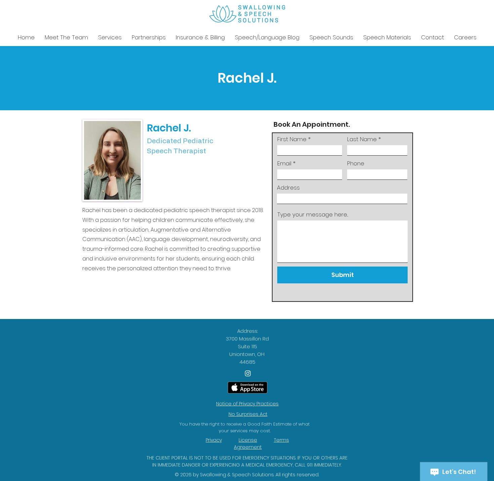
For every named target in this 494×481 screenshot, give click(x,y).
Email (284, 163)
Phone (355, 163)
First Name (291, 139)
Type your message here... (312, 214)
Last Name (362, 139)
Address (288, 188)
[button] (110, 37)
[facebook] (248, 373)
